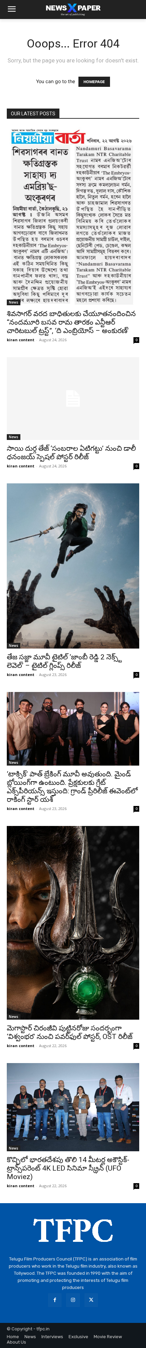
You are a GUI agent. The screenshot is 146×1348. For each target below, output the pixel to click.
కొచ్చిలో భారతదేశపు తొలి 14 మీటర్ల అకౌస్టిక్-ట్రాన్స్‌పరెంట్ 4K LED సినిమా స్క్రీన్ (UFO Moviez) (68, 1168)
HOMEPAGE (94, 81)
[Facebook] (54, 1300)
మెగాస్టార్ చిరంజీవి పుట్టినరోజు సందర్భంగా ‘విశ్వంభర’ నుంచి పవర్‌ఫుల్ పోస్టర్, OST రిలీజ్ (69, 1032)
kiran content (20, 339)
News (13, 302)
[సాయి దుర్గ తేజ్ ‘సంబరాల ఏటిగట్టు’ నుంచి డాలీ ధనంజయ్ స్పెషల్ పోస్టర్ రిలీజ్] (73, 398)
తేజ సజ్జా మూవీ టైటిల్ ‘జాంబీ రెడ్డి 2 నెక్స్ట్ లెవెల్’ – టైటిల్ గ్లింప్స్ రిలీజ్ (64, 661)
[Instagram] (72, 1300)
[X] (91, 1300)
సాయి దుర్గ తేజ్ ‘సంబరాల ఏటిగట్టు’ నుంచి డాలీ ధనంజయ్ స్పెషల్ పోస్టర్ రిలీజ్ (71, 452)
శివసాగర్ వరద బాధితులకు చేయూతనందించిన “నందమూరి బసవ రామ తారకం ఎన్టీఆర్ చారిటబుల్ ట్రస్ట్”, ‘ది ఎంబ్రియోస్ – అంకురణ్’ (71, 322)
